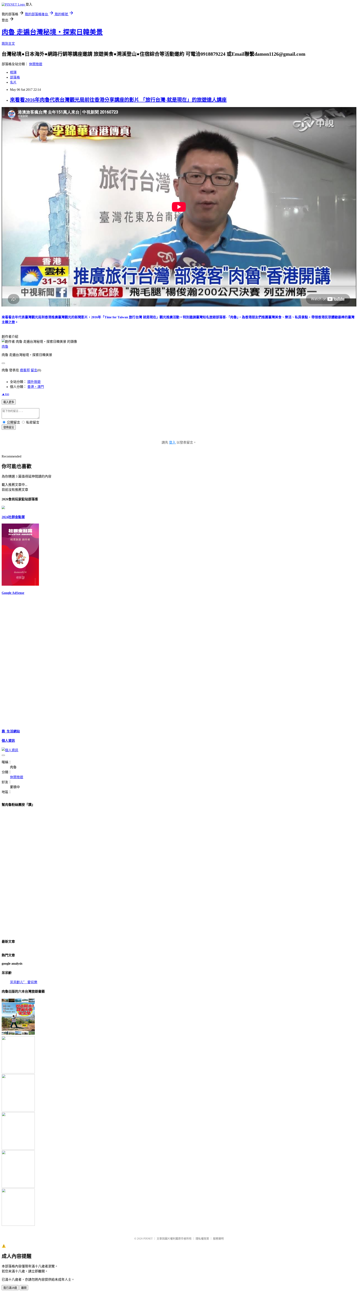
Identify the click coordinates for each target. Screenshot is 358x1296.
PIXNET (148, 1238)
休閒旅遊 (35, 64)
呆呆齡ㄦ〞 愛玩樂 (23, 982)
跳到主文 (8, 43)
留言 (34, 370)
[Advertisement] (14, 661)
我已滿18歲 (10, 1287)
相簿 (13, 72)
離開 (24, 1287)
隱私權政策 (202, 1238)
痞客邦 (25, 370)
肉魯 (5, 346)
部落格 (15, 77)
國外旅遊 (34, 382)
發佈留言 (8, 427)
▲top (5, 394)
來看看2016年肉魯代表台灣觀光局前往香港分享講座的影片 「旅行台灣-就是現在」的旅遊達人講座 (118, 100)
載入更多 (8, 402)
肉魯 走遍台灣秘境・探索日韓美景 (52, 32)
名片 (13, 82)
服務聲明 (218, 1238)
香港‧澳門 (35, 387)
